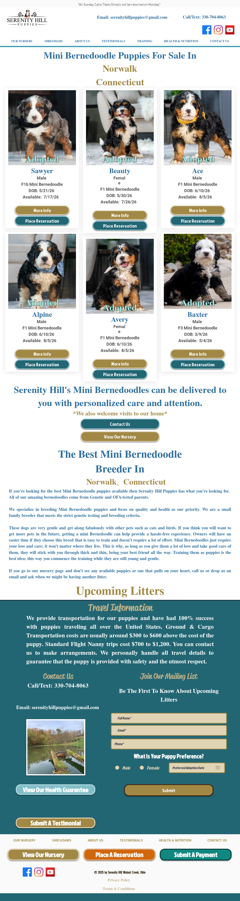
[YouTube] (229, 29)
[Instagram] (218, 29)
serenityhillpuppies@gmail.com (138, 17)
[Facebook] (206, 29)
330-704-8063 (71, 685)
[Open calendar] (218, 768)
